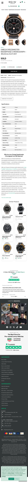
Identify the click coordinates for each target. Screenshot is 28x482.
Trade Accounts (4, 405)
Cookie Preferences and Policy (7, 401)
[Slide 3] (14, 296)
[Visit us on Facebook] (7, 327)
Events (2, 380)
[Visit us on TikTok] (17, 327)
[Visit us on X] (13, 327)
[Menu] (2, 3)
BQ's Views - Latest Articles (7, 390)
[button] (3, 26)
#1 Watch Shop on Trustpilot (18, 272)
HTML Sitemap (4, 403)
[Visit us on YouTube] (20, 327)
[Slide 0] (11, 296)
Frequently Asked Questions (7, 394)
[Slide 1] (12, 296)
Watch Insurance (5, 376)
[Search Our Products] (24, 2)
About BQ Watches (5, 386)
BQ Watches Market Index (6, 392)
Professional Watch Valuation (7, 374)
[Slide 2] (13, 296)
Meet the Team (4, 388)
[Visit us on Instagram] (10, 327)
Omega (6, 9)
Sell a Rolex (3, 363)
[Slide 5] (16, 296)
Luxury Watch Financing (6, 361)
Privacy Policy (11, 473)
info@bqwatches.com (8, 429)
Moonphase (23, 9)
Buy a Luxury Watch (5, 366)
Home (2, 9)
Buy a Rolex (3, 359)
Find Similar (14, 71)
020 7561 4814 (7, 423)
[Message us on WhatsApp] (19, 6)
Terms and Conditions (6, 397)
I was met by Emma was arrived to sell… (11, 287)
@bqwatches (17, 301)
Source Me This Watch (7, 98)
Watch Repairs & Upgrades (7, 372)
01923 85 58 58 (13, 6)
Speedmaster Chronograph (14, 9)
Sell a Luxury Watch (5, 368)
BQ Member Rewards (5, 378)
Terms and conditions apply (6, 197)
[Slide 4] (15, 296)
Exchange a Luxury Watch (6, 370)
